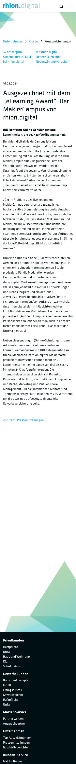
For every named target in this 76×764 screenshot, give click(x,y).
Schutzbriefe (11, 666)
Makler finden (12, 761)
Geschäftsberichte (15, 747)
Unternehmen (12, 41)
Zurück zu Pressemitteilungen (23, 420)
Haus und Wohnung (16, 656)
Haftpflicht (10, 647)
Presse (33, 41)
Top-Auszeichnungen (17, 737)
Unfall (7, 651)
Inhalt (7, 685)
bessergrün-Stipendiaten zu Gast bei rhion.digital (17, 57)
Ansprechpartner (14, 723)
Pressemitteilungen (16, 742)
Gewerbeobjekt (13, 694)
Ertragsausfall (12, 690)
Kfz (5, 661)
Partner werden (13, 718)
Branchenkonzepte (16, 680)
